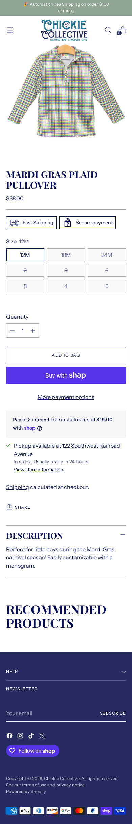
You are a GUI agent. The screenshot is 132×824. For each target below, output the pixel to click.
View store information (38, 470)
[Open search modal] (108, 30)
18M (66, 254)
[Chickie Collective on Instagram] (21, 736)
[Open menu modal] (10, 30)
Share (22, 507)
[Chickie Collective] (66, 30)
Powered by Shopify (26, 791)
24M (106, 254)
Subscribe (113, 713)
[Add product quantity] (33, 330)
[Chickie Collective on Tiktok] (32, 736)
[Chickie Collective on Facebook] (10, 736)
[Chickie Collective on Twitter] (43, 736)
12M (25, 254)
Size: (17, 241)
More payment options (66, 397)
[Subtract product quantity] (12, 330)
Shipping (17, 487)
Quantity (17, 316)
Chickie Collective (61, 778)
